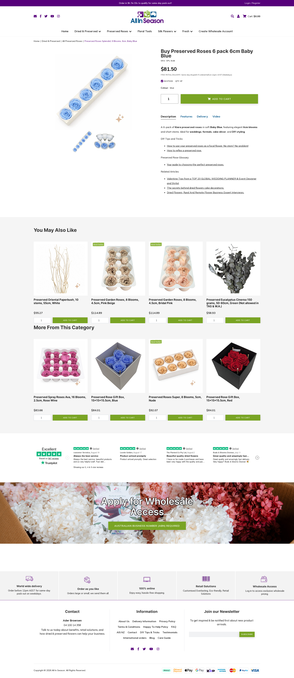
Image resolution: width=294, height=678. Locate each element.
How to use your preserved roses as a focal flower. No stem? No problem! (207, 145)
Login (247, 3)
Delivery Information (144, 621)
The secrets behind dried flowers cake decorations (195, 187)
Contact (132, 632)
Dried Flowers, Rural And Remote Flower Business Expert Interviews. (205, 192)
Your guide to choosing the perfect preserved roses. (195, 164)
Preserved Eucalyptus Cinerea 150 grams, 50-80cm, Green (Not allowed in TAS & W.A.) (232, 303)
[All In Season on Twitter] (45, 16)
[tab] (168, 116)
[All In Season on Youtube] (52, 16)
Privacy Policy (167, 621)
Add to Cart (221, 98)
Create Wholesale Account (216, 31)
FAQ (173, 626)
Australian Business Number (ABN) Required (147, 525)
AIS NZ (121, 632)
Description (168, 116)
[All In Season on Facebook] (40, 16)
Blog (152, 637)
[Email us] (35, 16)
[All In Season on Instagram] (58, 16)
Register (256, 3)
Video (216, 116)
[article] (61, 282)
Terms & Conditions (129, 626)
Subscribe (247, 634)
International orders (134, 637)
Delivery (202, 116)
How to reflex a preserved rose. (184, 150)
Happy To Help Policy (155, 626)
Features (186, 116)
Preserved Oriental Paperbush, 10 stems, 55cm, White (56, 301)
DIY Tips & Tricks (149, 632)
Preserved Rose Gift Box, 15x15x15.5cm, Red (223, 398)
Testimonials (169, 632)
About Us (124, 621)
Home (64, 31)
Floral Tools (145, 31)
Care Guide (164, 637)
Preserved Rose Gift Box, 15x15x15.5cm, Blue (108, 398)
